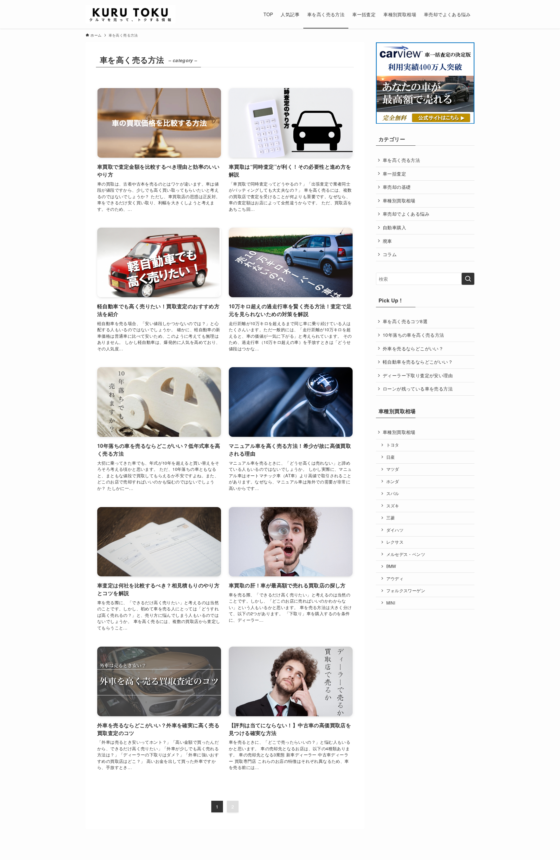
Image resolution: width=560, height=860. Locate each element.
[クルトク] (130, 14)
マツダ (392, 469)
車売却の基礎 (397, 187)
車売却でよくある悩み (406, 213)
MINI (391, 603)
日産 (390, 457)
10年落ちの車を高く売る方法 (413, 335)
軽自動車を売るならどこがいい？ (418, 361)
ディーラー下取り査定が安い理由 (418, 375)
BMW (391, 566)
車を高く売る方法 (401, 160)
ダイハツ (395, 530)
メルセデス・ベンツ (406, 554)
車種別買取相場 (399, 200)
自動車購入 (394, 227)
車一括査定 (394, 173)
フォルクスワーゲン (406, 591)
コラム (390, 254)
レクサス (395, 542)
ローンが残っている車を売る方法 (418, 388)
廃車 (387, 241)
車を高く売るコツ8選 (405, 321)
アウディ (395, 579)
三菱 (390, 518)
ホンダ (392, 481)
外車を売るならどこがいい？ (413, 348)
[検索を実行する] (467, 279)
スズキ (392, 506)
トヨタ (392, 445)
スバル (392, 493)
